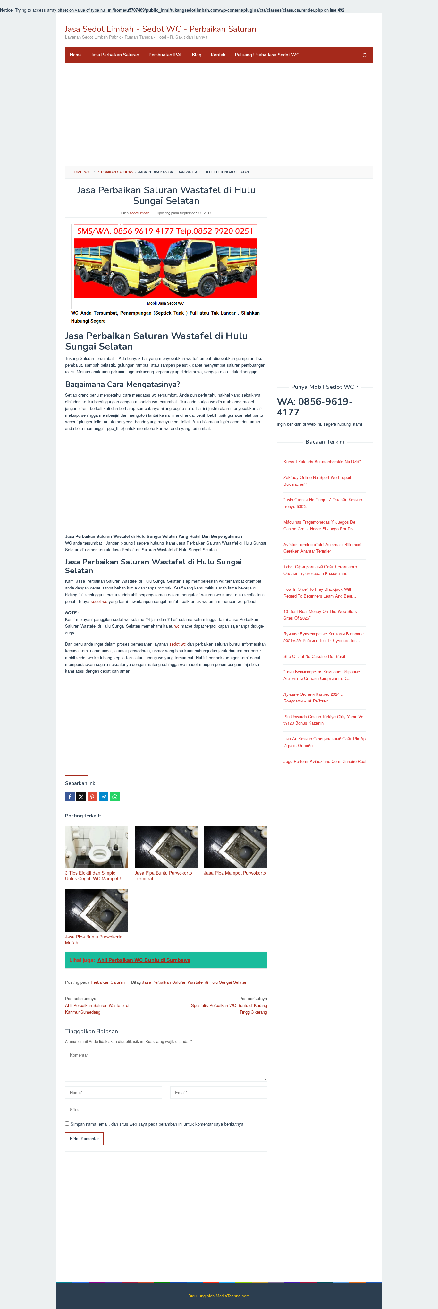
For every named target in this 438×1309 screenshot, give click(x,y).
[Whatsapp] (115, 796)
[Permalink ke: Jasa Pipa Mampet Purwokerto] (235, 847)
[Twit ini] (81, 796)
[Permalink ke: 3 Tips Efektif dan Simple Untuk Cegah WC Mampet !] (96, 847)
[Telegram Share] (103, 796)
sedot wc (99, 601)
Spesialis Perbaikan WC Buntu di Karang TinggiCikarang (229, 1005)
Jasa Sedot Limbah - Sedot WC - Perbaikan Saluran (161, 29)
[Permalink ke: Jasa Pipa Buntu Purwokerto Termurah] (166, 847)
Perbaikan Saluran (108, 982)
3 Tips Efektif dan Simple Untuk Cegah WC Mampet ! (93, 875)
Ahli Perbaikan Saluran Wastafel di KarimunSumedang (97, 1005)
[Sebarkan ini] (70, 796)
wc (177, 626)
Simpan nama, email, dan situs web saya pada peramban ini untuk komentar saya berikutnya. (158, 1124)
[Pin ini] (92, 796)
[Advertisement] (219, 114)
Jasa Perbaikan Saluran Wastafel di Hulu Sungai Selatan (194, 982)
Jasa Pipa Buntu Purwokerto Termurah (163, 875)
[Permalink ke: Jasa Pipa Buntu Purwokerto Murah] (96, 910)
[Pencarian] (365, 55)
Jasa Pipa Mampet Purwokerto (235, 872)
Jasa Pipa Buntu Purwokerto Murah (93, 939)
